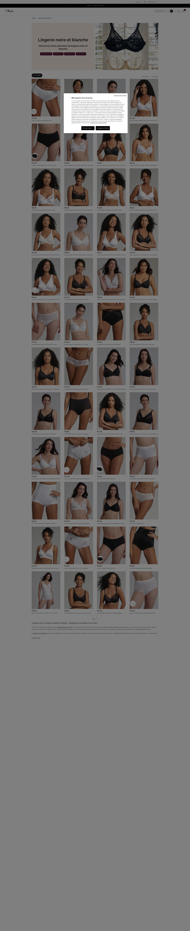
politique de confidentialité (98, 122)
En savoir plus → (88, 128)
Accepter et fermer (103, 128)
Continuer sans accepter (120, 95)
